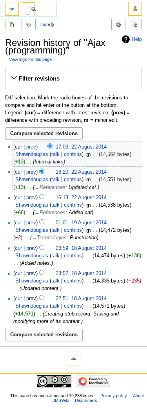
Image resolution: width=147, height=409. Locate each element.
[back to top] (73, 358)
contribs (73, 154)
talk (55, 154)
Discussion (28, 25)
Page (12, 25)
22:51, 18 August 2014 (81, 298)
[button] (73, 78)
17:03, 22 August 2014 (81, 147)
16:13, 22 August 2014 (81, 197)
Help (137, 39)
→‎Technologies (49, 237)
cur (18, 172)
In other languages (118, 25)
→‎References (49, 187)
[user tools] (135, 9)
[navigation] (12, 9)
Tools (135, 25)
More (45, 24)
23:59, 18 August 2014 (81, 248)
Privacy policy (113, 395)
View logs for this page (30, 59)
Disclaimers (86, 400)
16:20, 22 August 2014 (81, 172)
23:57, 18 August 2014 (81, 273)
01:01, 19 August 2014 (81, 223)
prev (31, 147)
